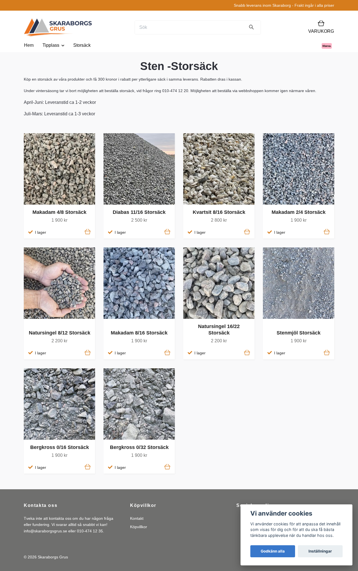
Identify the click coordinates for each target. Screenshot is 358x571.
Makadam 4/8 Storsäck (59, 212)
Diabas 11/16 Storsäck (139, 212)
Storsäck (82, 45)
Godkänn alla (273, 551)
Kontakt (136, 518)
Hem (29, 45)
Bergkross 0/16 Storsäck (59, 447)
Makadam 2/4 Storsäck (299, 212)
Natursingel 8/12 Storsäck (59, 333)
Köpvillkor (138, 527)
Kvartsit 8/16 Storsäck (219, 212)
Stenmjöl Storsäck (299, 333)
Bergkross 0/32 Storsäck (139, 447)
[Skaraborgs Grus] (58, 27)
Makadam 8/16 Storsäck (139, 333)
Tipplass (51, 45)
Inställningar (320, 551)
